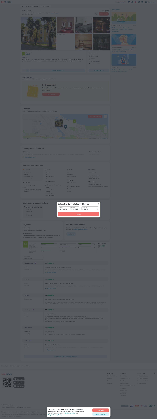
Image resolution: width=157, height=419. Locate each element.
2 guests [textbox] (85, 209)
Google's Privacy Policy (55, 415)
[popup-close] (98, 204)
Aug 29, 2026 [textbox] (63, 209)
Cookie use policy (70, 413)
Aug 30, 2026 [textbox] (74, 209)
